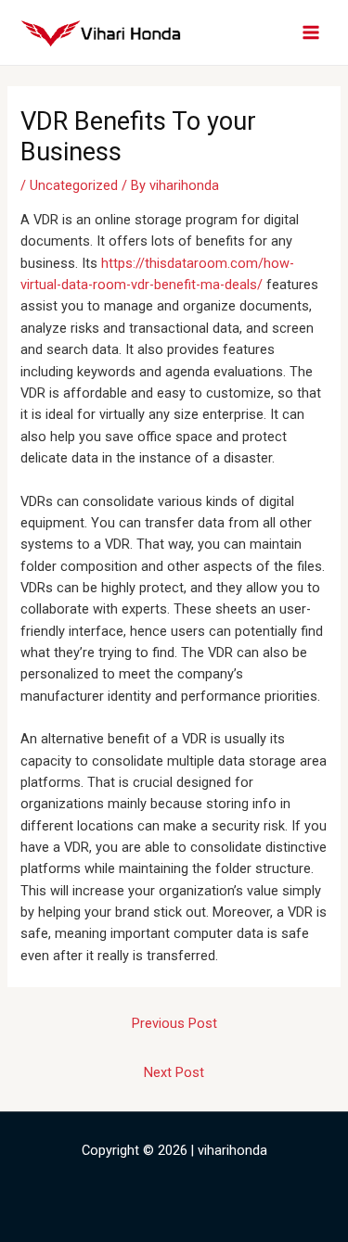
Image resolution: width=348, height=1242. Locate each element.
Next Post (174, 1072)
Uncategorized (74, 185)
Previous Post (174, 1023)
